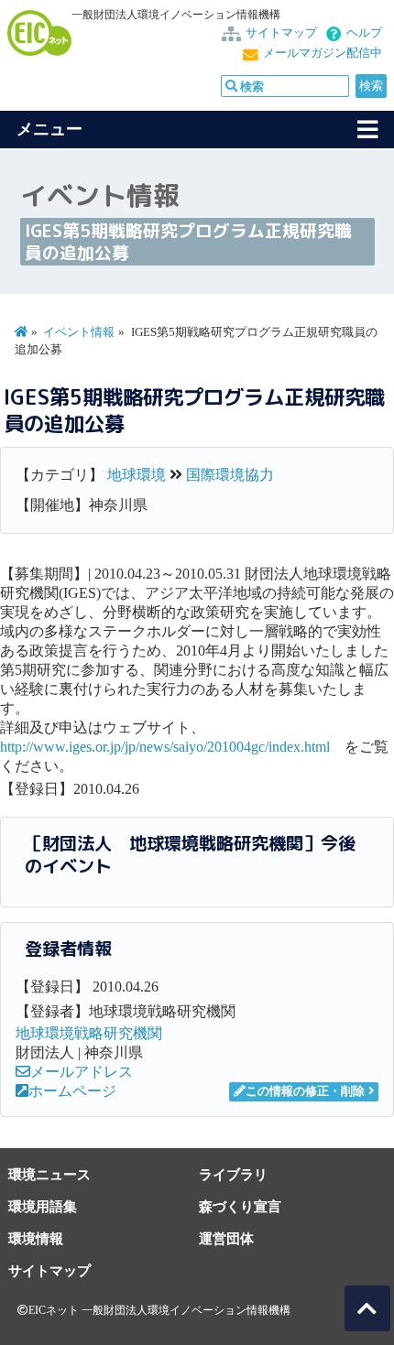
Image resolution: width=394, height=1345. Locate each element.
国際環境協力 (230, 475)
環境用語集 (42, 1206)
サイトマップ (281, 33)
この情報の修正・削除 (305, 1091)
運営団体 (226, 1238)
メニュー (49, 129)
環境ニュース (49, 1174)
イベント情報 (79, 332)
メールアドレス (81, 1071)
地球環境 (136, 475)
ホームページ (72, 1091)
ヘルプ (364, 33)
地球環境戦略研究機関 (89, 1033)
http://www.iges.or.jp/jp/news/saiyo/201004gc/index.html (165, 746)
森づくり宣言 (240, 1206)
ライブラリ (233, 1174)
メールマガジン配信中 (322, 53)
